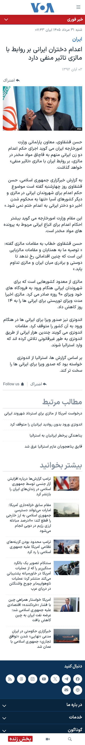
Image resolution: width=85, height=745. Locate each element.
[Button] (11, 80)
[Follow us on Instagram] (32, 678)
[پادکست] (77, 690)
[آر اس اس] (10, 678)
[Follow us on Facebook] (77, 678)
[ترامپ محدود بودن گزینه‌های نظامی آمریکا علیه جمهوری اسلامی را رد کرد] (66, 547)
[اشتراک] (66, 690)
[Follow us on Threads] (21, 678)
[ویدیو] (48, 739)
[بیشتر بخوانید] (42, 19)
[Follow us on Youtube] (43, 678)
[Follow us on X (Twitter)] (55, 678)
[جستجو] (70, 739)
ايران (77, 39)
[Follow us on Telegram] (66, 678)
